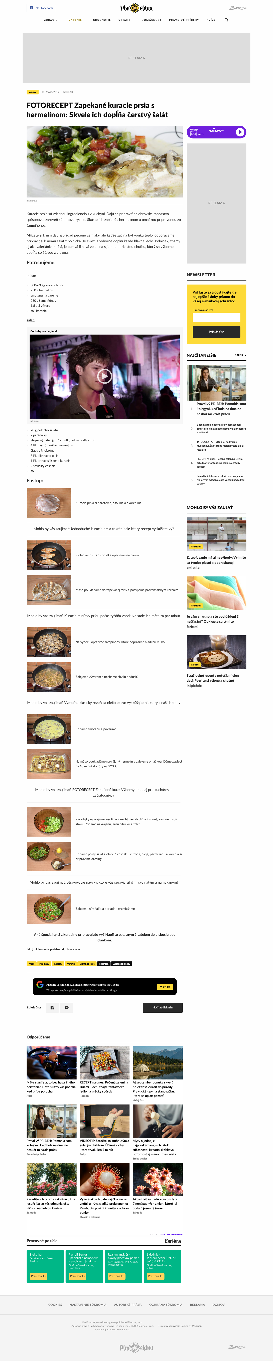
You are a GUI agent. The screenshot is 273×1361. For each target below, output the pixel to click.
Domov (218, 1304)
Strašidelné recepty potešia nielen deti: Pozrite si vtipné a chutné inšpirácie (213, 681)
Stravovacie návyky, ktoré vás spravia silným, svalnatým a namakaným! (122, 882)
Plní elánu (44, 964)
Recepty (58, 964)
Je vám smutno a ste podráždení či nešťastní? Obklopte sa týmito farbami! (213, 621)
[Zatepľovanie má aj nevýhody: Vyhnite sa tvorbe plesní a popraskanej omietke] (216, 534)
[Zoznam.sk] (237, 8)
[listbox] (233, 355)
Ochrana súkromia (165, 1304)
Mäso (31, 964)
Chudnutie (102, 20)
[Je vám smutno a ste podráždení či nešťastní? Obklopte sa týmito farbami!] (216, 593)
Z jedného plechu (121, 964)
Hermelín (103, 964)
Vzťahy (125, 20)
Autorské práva (128, 1304)
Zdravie (51, 20)
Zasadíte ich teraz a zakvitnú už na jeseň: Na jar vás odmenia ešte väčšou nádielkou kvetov (220, 480)
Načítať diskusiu (163, 1007)
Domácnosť (151, 20)
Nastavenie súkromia (88, 1304)
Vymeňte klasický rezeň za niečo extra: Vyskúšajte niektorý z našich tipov (122, 703)
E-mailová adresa (203, 310)
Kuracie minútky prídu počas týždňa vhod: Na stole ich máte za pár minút (122, 616)
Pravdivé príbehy (184, 20)
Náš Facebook (44, 8)
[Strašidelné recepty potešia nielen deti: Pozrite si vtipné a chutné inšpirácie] (216, 652)
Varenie (75, 20)
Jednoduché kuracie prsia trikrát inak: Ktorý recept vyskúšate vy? (122, 529)
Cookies (55, 1304)
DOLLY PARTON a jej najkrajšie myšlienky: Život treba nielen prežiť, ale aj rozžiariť (220, 446)
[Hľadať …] (226, 20)
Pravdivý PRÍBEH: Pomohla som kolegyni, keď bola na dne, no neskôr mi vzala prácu (221, 409)
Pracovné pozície (42, 1241)
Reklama (197, 1304)
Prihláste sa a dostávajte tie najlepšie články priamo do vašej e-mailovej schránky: (215, 297)
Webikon (197, 1326)
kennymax (174, 1326)
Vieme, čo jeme (87, 964)
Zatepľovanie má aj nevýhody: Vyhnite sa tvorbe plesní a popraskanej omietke (216, 562)
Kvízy (211, 20)
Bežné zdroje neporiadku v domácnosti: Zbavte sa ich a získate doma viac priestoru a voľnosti (221, 429)
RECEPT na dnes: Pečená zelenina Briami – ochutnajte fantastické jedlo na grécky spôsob (221, 463)
